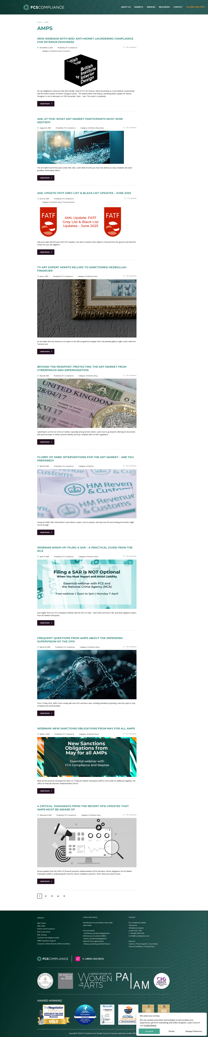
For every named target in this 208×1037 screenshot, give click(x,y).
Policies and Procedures (46, 929)
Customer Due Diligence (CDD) (48, 938)
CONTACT (132, 917)
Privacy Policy (149, 946)
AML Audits (41, 926)
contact (177, 7)
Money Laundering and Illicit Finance (97, 944)
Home (39, 22)
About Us (132, 941)
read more (45, 104)
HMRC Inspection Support (46, 941)
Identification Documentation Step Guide (98, 923)
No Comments (131, 47)
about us (125, 7)
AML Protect (41, 923)
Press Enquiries (142, 944)
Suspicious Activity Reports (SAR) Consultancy (53, 944)
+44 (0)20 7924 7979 (195, 7)
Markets (138, 7)
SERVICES (40, 918)
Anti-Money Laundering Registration (97, 933)
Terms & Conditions (136, 946)
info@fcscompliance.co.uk (139, 936)
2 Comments (131, 198)
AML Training (41, 935)
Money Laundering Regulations (95, 938)
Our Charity (153, 944)
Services (151, 7)
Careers (132, 944)
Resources (164, 7)
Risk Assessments (43, 932)
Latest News (87, 925)
